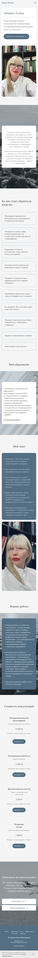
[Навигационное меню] (35, 3)
